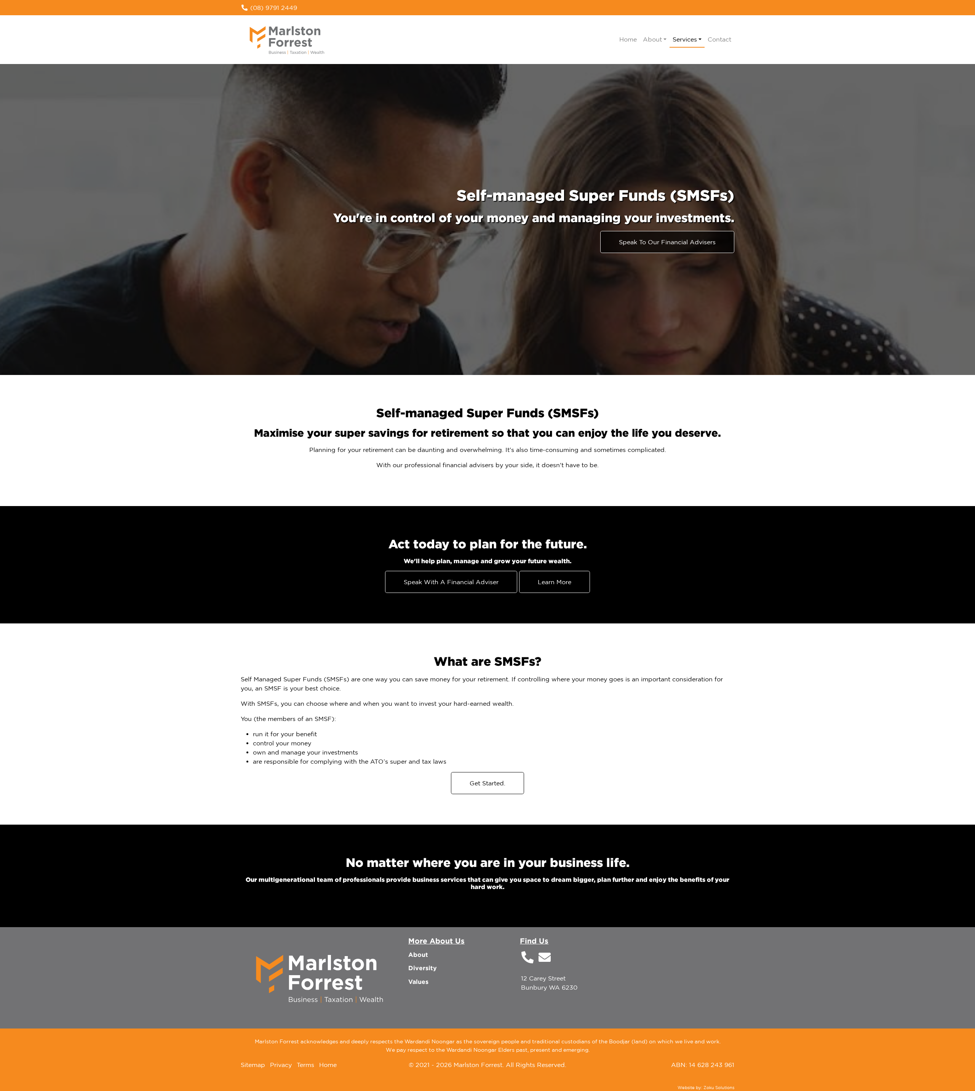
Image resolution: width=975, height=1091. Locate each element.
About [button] (652, 39)
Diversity (422, 967)
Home (628, 39)
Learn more (554, 581)
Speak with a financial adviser (451, 581)
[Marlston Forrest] (287, 38)
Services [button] (685, 39)
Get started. (487, 783)
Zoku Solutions (718, 1087)
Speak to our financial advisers (667, 242)
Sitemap (253, 1064)
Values (418, 981)
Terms (305, 1064)
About (418, 954)
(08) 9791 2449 (272, 7)
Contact (719, 39)
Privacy (281, 1064)
